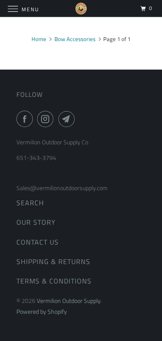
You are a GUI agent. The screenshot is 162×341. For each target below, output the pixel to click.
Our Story (36, 222)
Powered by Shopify (41, 311)
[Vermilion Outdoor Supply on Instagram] (47, 119)
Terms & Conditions (54, 281)
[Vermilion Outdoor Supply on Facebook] (26, 119)
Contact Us (37, 242)
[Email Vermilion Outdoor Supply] (68, 119)
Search (30, 203)
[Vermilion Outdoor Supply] (81, 8)
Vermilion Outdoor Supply (68, 300)
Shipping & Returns (53, 261)
